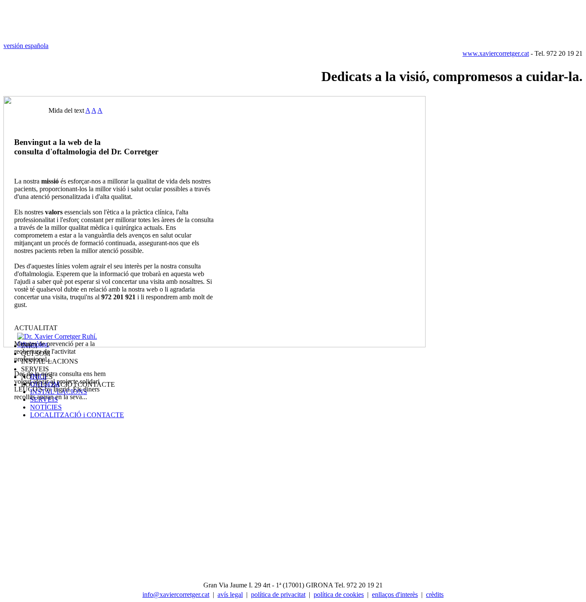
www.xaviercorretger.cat (495, 53)
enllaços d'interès (395, 594)
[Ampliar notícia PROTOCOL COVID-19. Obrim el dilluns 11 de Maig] (55, 359)
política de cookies (339, 594)
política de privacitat (278, 594)
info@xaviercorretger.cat (175, 594)
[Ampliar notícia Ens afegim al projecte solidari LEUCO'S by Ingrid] (90, 396)
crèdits (435, 594)
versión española (25, 45)
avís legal (230, 594)
